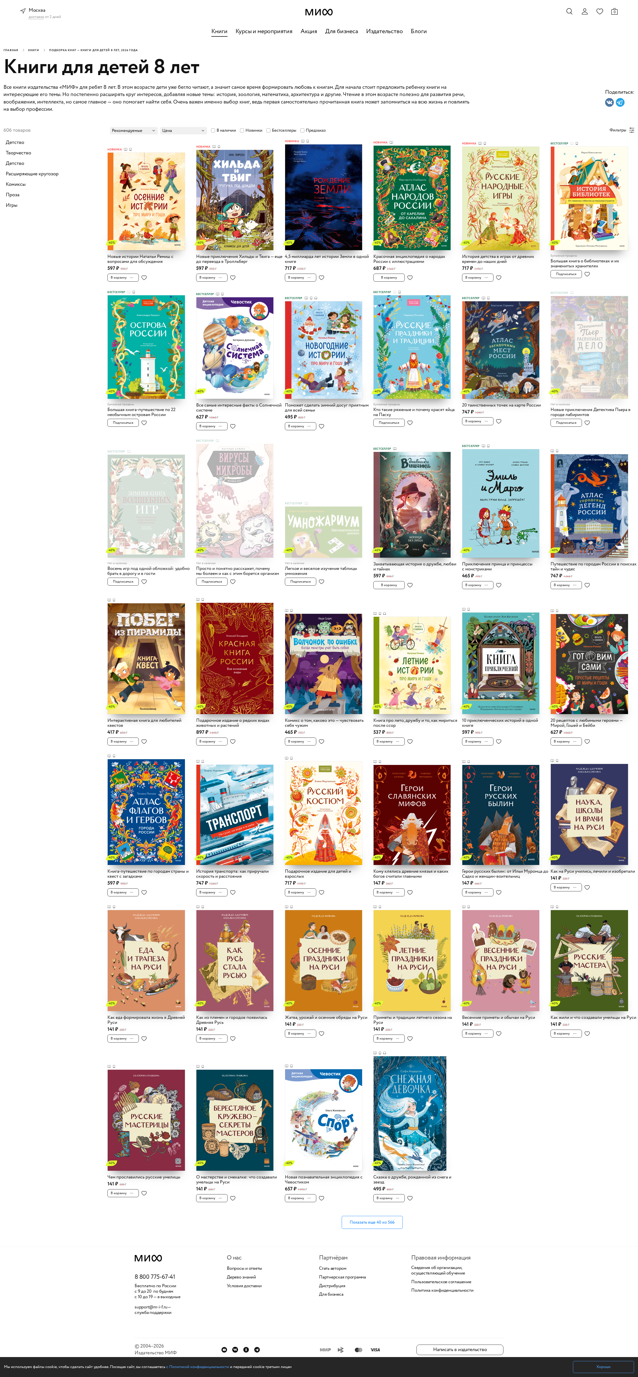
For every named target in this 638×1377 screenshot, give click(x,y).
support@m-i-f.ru (151, 1307)
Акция (309, 31)
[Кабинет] (584, 11)
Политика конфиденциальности (442, 1290)
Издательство (384, 31)
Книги (219, 31)
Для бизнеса (341, 31)
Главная (10, 50)
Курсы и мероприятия (264, 31)
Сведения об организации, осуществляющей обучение (438, 1270)
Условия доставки (244, 1286)
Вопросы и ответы (244, 1268)
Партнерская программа (342, 1277)
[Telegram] (257, 1350)
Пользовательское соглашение (441, 1282)
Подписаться (566, 274)
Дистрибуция (332, 1286)
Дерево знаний (241, 1277)
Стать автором (332, 1268)
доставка (36, 17)
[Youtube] (224, 1350)
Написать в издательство (460, 1349)
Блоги (419, 31)
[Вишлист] (599, 11)
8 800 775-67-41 (155, 1277)
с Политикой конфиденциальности (197, 1367)
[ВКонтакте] (235, 1350)
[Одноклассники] (246, 1350)
